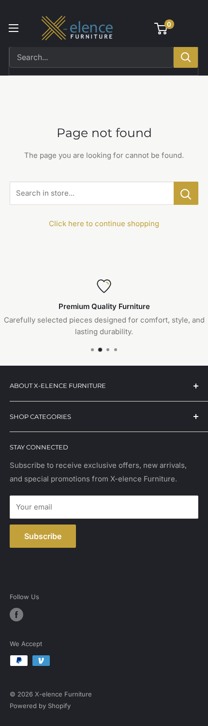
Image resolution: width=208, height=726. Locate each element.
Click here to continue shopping (104, 223)
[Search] (186, 57)
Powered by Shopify (40, 706)
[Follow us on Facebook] (16, 614)
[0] (161, 28)
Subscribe (42, 536)
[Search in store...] (186, 193)
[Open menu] (13, 28)
